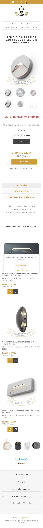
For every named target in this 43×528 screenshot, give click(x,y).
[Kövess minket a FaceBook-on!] (13, 502)
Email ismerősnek (27, 141)
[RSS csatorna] (29, 502)
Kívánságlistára (16, 141)
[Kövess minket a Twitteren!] (19, 502)
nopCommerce (25, 518)
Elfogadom (21, 265)
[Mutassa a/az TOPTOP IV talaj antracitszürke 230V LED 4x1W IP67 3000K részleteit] (21, 319)
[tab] (21, 185)
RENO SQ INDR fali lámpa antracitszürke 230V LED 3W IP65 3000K (19, 274)
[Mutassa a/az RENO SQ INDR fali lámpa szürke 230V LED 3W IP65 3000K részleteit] (21, 388)
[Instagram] (24, 502)
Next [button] (37, 445)
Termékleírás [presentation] (21, 185)
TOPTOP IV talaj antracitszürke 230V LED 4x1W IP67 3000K (20, 343)
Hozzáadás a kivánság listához (15, 291)
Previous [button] (5, 445)
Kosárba (24, 162)
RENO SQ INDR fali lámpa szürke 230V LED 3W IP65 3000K (20, 412)
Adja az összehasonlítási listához (21, 141)
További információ (21, 270)
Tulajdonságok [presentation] (21, 191)
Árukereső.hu (21, 463)
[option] (21, 445)
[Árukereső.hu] (21, 460)
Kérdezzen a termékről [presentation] (21, 197)
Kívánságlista (21, 2)
